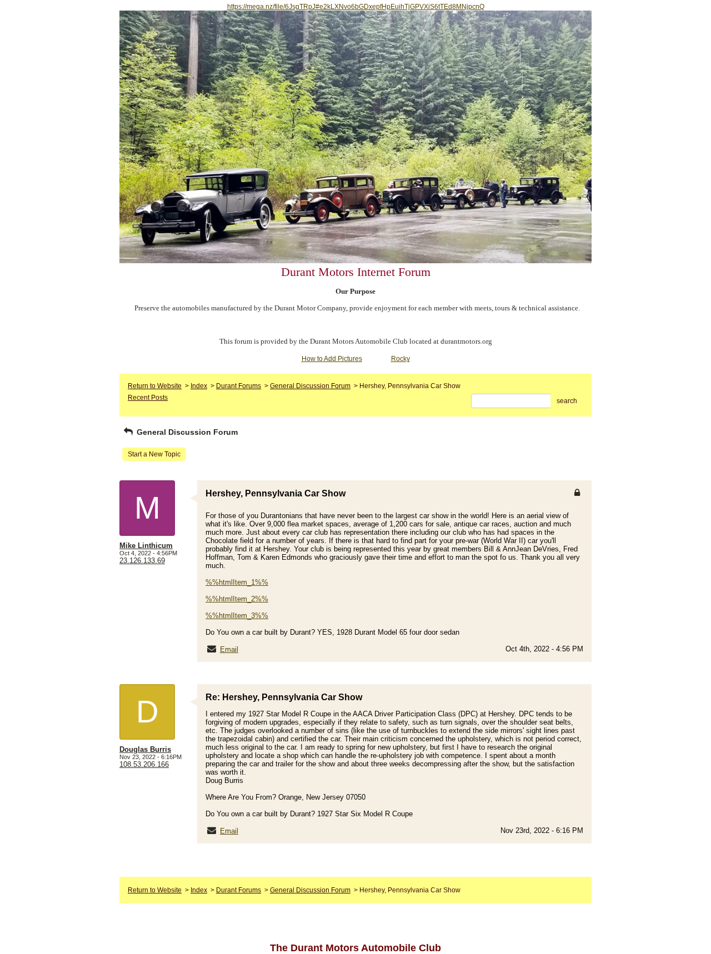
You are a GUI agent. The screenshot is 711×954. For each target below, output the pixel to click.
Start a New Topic (154, 454)
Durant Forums (238, 386)
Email (229, 649)
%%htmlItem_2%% (237, 599)
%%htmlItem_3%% (237, 615)
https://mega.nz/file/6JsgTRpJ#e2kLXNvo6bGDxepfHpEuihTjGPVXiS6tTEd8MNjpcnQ (355, 7)
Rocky (400, 359)
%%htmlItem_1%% (237, 582)
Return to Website (155, 386)
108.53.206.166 (144, 764)
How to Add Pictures (332, 359)
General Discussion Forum (310, 386)
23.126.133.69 (142, 560)
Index (199, 386)
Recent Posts (148, 397)
